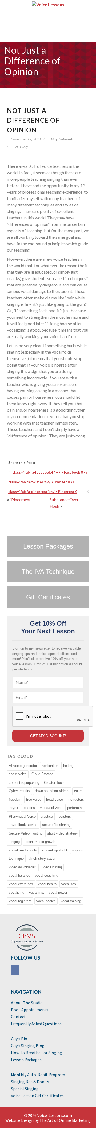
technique (16, 859)
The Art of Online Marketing (65, 1120)
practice (47, 816)
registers (64, 816)
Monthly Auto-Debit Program (38, 1075)
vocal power (58, 892)
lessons (29, 808)
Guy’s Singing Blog (28, 1046)
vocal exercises (21, 884)
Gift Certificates (48, 597)
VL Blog (21, 147)
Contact (18, 1017)
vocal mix (36, 892)
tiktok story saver (42, 859)
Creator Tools (54, 783)
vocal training (71, 901)
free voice (33, 799)
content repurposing (24, 783)
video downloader (22, 867)
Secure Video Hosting (25, 833)
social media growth (40, 842)
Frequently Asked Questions (36, 1024)
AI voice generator (23, 766)
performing (75, 808)
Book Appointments (29, 1010)
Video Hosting (51, 867)
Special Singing (25, 1088)
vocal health (47, 884)
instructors (76, 799)
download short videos (52, 791)
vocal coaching (46, 875)
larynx (13, 808)
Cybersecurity (19, 791)
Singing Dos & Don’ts (30, 1082)
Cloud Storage (42, 774)
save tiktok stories (23, 825)
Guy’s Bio (19, 1039)
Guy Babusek (61, 139)
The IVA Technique (48, 571)
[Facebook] (16, 971)
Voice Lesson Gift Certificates (37, 1095)
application (50, 766)
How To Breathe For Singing (36, 1053)
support (77, 850)
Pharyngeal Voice (22, 816)
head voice (54, 799)
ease (78, 791)
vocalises (68, 884)
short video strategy (62, 833)
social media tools (23, 850)
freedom (15, 799)
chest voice (18, 774)
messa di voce (51, 808)
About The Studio (27, 1003)
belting (68, 766)
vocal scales (46, 901)
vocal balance (19, 875)
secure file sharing (56, 825)
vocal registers (20, 901)
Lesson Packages (48, 546)
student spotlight (54, 850)
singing (14, 842)
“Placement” (21, 499)
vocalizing (16, 892)
